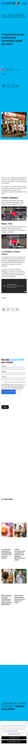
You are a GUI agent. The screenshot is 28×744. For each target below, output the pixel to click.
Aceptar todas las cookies (13, 741)
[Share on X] (12, 86)
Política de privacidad (18, 388)
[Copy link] (17, 86)
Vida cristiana (18, 17)
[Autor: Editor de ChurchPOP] (2, 69)
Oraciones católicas (20, 15)
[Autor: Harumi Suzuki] (4, 581)
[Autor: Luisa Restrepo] (17, 535)
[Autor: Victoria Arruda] (4, 535)
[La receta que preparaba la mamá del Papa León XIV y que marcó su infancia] (7, 530)
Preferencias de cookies (14, 734)
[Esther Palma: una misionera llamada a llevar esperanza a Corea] (20, 576)
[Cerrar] (26, 723)
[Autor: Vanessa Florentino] (17, 581)
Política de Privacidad (12, 731)
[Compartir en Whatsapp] (8, 86)
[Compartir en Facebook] (3, 86)
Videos (24, 17)
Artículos (4, 15)
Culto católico (11, 15)
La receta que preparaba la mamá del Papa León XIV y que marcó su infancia (6, 554)
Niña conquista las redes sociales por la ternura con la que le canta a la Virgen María (6, 600)
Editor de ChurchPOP (9, 68)
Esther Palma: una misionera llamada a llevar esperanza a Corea (19, 599)
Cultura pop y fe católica (7, 17)
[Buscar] (23, 3)
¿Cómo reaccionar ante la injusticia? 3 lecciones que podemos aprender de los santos (19, 555)
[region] (14, 732)
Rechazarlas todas (14, 737)
